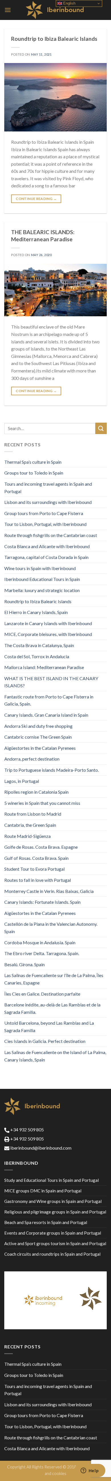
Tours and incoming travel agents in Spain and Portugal (48, 487)
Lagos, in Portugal (21, 781)
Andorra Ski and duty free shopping (38, 726)
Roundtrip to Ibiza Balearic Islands (54, 38)
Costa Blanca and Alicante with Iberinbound (47, 546)
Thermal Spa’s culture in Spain (32, 462)
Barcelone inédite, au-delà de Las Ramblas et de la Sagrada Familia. (52, 1008)
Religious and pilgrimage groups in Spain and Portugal (55, 1211)
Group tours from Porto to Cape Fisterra (43, 513)
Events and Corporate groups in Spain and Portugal (52, 1232)
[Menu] (7, 10)
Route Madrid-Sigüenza (27, 836)
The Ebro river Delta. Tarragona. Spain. (41, 953)
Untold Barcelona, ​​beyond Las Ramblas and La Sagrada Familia (49, 1026)
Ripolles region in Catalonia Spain (36, 792)
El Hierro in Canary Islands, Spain (36, 612)
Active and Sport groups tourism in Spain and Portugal (55, 1243)
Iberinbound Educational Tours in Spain (42, 579)
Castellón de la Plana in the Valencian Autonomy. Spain (50, 927)
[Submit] (101, 428)
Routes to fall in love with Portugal (37, 880)
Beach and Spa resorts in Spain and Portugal (45, 1222)
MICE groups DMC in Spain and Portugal (42, 1190)
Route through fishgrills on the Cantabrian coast (50, 535)
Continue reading (36, 198)
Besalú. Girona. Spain (24, 964)
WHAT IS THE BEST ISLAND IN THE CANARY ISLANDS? (51, 682)
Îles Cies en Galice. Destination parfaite (42, 993)
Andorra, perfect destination (31, 758)
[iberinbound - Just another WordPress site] (55, 10)
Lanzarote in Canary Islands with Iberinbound (48, 623)
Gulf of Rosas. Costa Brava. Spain (36, 858)
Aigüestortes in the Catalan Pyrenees (40, 748)
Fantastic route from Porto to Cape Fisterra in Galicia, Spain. (48, 700)
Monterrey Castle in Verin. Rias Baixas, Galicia (49, 891)
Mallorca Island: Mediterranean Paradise (44, 667)
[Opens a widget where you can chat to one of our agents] (89, 1471)
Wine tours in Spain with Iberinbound (40, 568)
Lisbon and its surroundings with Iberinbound (48, 502)
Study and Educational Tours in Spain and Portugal (51, 1180)
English (68, 3)
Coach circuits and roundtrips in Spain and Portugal (52, 1254)
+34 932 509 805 (26, 1129)
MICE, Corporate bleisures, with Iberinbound (48, 634)
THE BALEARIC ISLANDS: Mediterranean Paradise (43, 235)
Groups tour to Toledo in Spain (33, 472)
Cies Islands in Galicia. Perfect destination (44, 1041)
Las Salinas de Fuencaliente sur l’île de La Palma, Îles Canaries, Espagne (53, 979)
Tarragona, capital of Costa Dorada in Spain (46, 557)
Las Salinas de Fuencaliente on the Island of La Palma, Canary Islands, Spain (55, 1056)
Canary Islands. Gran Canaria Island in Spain (46, 715)
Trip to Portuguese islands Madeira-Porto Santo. (51, 770)
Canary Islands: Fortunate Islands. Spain (42, 902)
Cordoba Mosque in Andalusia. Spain (39, 942)
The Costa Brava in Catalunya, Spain (39, 645)
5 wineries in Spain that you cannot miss (42, 803)
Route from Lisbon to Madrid (32, 814)
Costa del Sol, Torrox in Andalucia (36, 656)
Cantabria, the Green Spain (30, 825)
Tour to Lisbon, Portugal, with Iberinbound (45, 524)
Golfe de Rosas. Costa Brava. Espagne (41, 847)
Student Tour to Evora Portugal (34, 869)
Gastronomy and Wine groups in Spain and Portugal (53, 1201)
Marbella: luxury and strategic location (42, 590)
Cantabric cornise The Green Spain (38, 737)
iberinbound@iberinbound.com (40, 1147)
